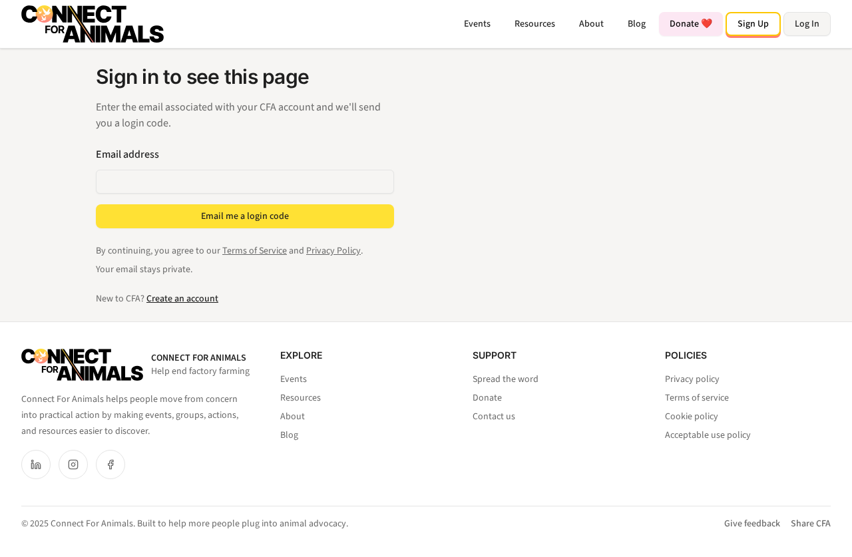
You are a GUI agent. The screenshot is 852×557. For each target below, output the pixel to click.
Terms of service (697, 398)
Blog (637, 24)
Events (477, 24)
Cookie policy (691, 416)
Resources (535, 24)
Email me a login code (245, 216)
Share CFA (811, 523)
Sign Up (753, 24)
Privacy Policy (333, 251)
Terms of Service (254, 251)
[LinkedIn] (36, 464)
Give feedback (752, 523)
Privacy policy (692, 379)
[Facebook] (110, 464)
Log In (807, 24)
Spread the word (505, 379)
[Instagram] (73, 464)
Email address (127, 154)
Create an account (182, 298)
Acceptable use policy (708, 435)
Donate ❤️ (691, 24)
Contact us (494, 416)
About (591, 24)
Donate (487, 398)
